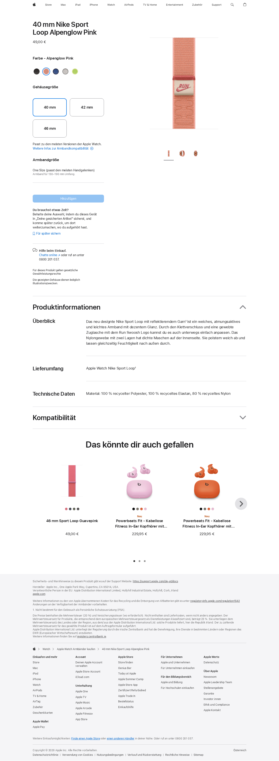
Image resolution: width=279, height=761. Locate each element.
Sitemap (198, 754)
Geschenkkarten (43, 712)
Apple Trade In (126, 696)
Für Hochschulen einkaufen (177, 687)
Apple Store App (128, 684)
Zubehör (38, 707)
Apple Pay (39, 727)
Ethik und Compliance (217, 704)
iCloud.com (82, 677)
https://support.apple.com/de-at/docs (155, 581)
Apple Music (82, 702)
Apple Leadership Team (218, 682)
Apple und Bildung (171, 682)
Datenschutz (211, 662)
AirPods (37, 690)
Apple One (81, 691)
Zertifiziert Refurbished (132, 690)
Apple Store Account (87, 671)
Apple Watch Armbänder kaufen (76, 649)
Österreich (239, 750)
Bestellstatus (125, 701)
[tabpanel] (184, 82)
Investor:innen (212, 699)
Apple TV (80, 697)
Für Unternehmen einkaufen (178, 668)
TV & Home (39, 696)
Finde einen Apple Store (85, 738)
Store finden (125, 662)
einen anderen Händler (120, 738)
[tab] (169, 154)
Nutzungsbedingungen (110, 754)
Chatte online (49, 255)
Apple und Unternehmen (175, 662)
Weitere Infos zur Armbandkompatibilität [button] (61, 148)
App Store (81, 719)
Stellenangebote (213, 687)
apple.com (39, 594)
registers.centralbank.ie (91, 636)
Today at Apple (127, 673)
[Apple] (34, 649)
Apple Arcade (83, 708)
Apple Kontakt (212, 710)
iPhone (37, 679)
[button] (232, 5)
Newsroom (210, 676)
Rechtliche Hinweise (177, 754)
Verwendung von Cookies (77, 754)
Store (36, 662)
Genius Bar (124, 668)
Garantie (209, 693)
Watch (46, 649)
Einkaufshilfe (125, 707)
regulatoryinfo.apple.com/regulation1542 (215, 601)
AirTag (36, 701)
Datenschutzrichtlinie (45, 754)
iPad (35, 673)
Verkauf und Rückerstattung (144, 754)
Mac (35, 668)
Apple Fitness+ (84, 713)
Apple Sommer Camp (130, 679)
